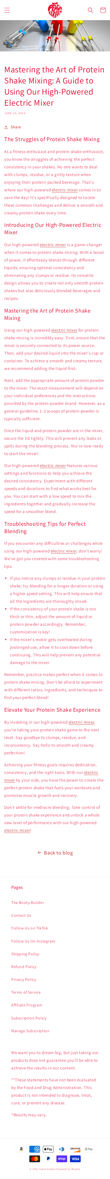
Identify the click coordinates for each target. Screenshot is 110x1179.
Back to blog (58, 852)
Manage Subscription (30, 1030)
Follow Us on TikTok (29, 928)
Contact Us (21, 915)
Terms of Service (26, 992)
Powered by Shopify (68, 1168)
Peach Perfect (47, 1168)
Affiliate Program (26, 1005)
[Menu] (7, 10)
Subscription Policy (28, 1018)
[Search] (90, 10)
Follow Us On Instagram (33, 941)
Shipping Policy (25, 953)
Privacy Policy (23, 979)
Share (16, 126)
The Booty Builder (27, 902)
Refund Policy (23, 966)
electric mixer (65, 189)
